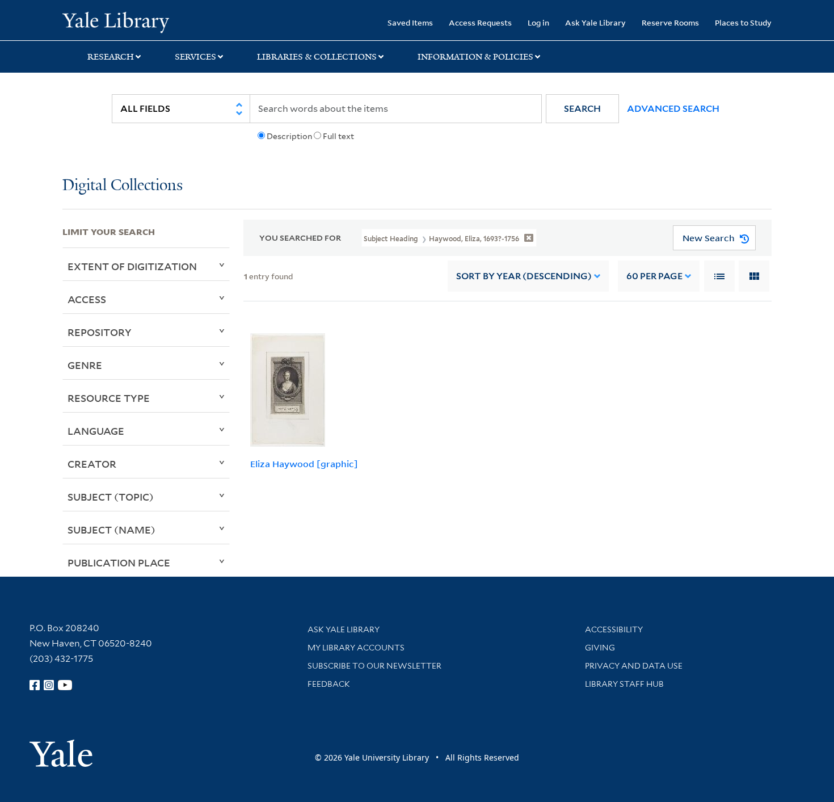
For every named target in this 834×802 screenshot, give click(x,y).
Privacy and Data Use (634, 665)
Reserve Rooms (670, 22)
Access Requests (480, 22)
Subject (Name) (111, 529)
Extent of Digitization (132, 266)
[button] (582, 108)
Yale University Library (115, 21)
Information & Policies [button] (475, 56)
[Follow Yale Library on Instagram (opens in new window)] (49, 685)
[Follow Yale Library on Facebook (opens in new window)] (35, 685)
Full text (338, 136)
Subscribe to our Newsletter (374, 665)
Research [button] (110, 56)
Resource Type (109, 398)
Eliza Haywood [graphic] (304, 463)
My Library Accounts (356, 647)
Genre (85, 365)
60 (654, 276)
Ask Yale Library (595, 22)
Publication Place (119, 562)
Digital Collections (122, 186)
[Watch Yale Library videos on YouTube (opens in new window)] (65, 685)
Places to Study (743, 22)
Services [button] (195, 56)
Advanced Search (673, 108)
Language (96, 431)
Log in (538, 22)
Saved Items (410, 22)
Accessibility (614, 629)
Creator (92, 464)
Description (289, 136)
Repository (100, 332)
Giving (600, 647)
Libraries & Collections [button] (317, 56)
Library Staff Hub (624, 683)
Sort (524, 276)
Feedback (329, 683)
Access (87, 299)
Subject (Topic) (111, 496)
